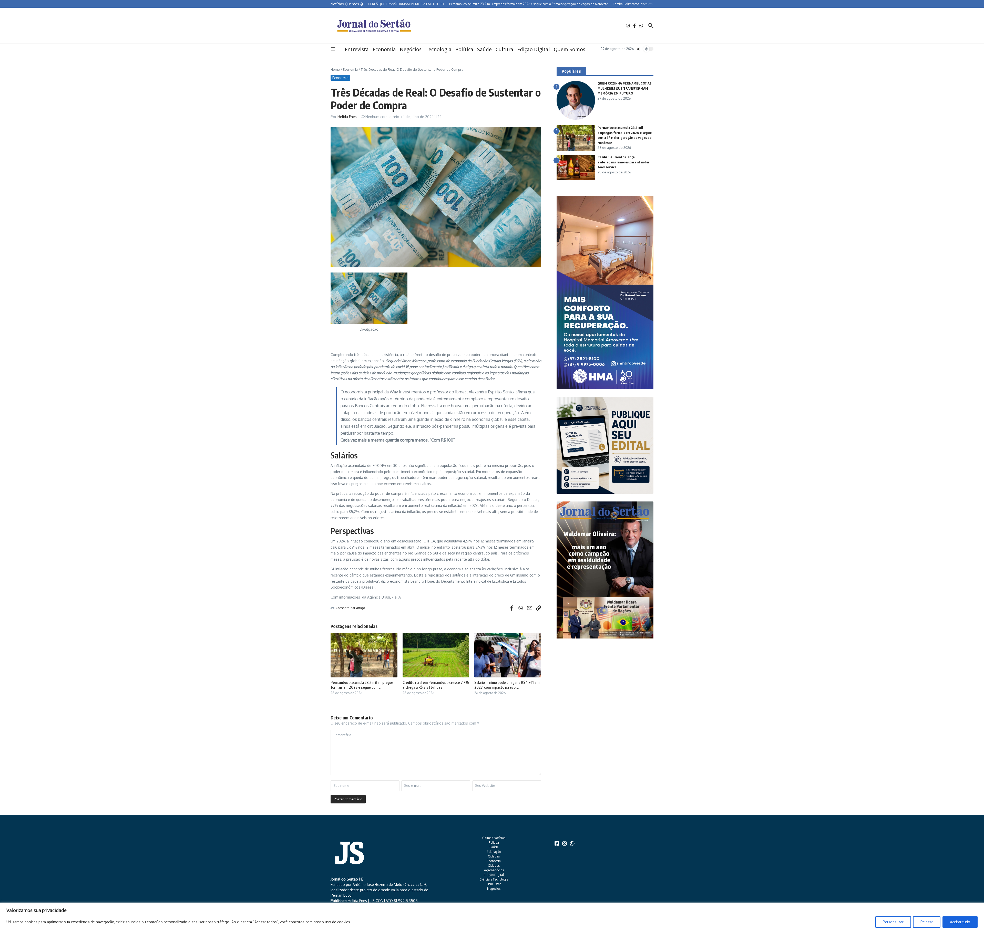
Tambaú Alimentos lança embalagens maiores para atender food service (624, 162)
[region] (492, 917)
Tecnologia (438, 49)
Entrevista (357, 49)
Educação (494, 852)
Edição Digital (533, 49)
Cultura (504, 49)
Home (335, 69)
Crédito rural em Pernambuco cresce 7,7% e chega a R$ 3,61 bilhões (436, 685)
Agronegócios (494, 870)
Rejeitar (926, 922)
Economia (384, 49)
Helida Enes (347, 116)
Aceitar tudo (960, 922)
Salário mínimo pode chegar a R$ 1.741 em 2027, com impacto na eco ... (506, 685)
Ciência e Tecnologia (493, 879)
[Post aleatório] (639, 49)
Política (464, 49)
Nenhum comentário (382, 116)
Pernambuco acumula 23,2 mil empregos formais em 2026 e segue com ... (362, 685)
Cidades (494, 856)
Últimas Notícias (493, 838)
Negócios (411, 49)
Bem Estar (494, 884)
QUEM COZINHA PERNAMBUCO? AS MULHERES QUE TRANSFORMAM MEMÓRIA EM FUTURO (624, 88)
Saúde (484, 49)
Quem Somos (569, 49)
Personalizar (893, 922)
